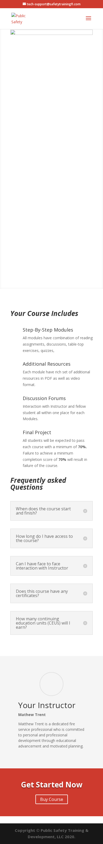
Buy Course (26, 278)
